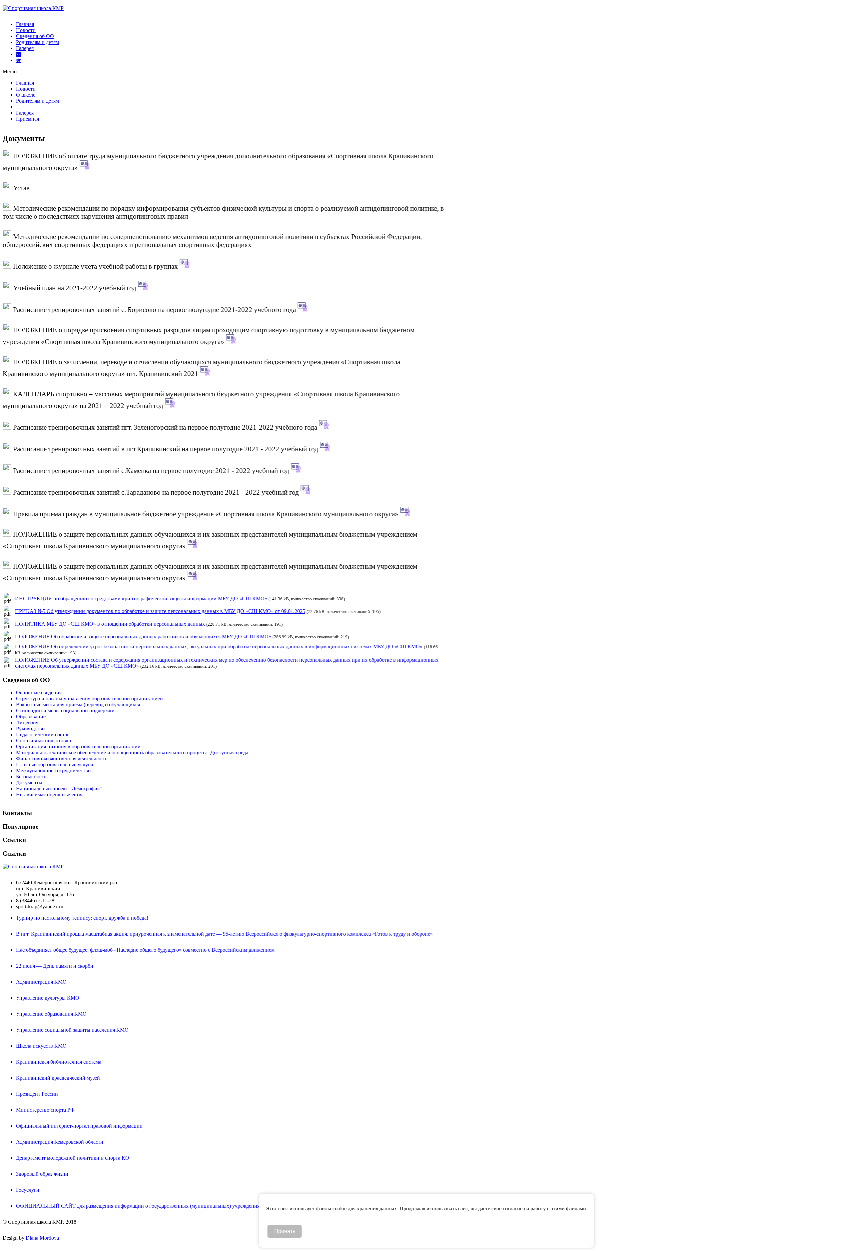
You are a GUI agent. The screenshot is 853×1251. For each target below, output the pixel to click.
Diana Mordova (42, 1238)
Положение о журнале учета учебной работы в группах (95, 266)
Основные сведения (39, 692)
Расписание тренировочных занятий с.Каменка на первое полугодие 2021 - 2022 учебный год (151, 470)
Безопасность (31, 776)
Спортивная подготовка (43, 740)
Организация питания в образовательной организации (78, 746)
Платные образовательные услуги (54, 764)
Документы (29, 782)
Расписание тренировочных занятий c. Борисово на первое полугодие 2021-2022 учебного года (154, 309)
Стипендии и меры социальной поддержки (65, 710)
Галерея (25, 48)
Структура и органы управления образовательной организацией (89, 698)
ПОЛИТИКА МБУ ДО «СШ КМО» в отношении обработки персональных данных (110, 624)
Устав (20, 188)
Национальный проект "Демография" (59, 788)
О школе (25, 95)
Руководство (30, 728)
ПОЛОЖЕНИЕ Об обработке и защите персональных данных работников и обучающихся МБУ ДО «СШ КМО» (143, 636)
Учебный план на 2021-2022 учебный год (74, 288)
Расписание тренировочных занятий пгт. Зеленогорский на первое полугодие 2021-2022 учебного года (165, 427)
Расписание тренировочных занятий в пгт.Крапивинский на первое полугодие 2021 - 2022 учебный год (165, 449)
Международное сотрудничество (53, 770)
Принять (284, 1231)
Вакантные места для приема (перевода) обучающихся (78, 704)
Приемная (27, 119)
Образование (31, 716)
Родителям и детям (37, 42)
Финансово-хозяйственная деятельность (61, 758)
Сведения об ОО (35, 36)
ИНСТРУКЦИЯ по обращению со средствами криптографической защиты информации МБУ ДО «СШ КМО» (141, 598)
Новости (26, 30)
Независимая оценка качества (50, 794)
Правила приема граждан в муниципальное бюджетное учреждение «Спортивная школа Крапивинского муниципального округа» (205, 514)
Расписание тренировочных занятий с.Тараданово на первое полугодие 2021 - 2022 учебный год (156, 492)
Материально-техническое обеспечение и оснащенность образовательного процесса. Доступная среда (132, 752)
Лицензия (27, 722)
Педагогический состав (43, 734)
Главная (25, 24)
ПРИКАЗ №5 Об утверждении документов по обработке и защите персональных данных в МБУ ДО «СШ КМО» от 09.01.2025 (160, 611)
